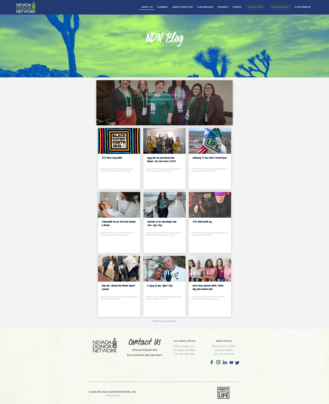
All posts (166, 321)
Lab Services (205, 7)
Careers (162, 7)
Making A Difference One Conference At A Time (162, 99)
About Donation (182, 7)
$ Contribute (302, 7)
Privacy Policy (113, 395)
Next (174, 321)
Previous (157, 321)
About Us (147, 7)
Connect (223, 7)
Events (237, 7)
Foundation (255, 7)
